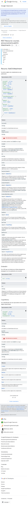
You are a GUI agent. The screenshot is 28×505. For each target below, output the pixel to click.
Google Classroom (7, 6)
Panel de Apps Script (5, 456)
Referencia (5, 32)
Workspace (15, 2)
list (3, 382)
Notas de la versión (5, 443)
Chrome (3, 484)
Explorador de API (5, 460)
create (3, 366)
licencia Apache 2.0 (20, 408)
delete (3, 372)
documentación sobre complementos (9, 13)
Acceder (24, 1)
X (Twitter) (3, 471)
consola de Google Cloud (6, 458)
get (2, 377)
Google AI (3, 490)
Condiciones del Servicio (6, 448)
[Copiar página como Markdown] (16, 45)
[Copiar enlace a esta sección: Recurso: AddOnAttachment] (23, 69)
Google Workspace (13, 30)
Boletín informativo (5, 468)
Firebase (3, 486)
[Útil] (11, 35)
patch (3, 388)
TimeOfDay (10, 106)
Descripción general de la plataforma (9, 439)
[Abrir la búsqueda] (20, 1)
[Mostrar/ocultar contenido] (9, 49)
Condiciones (3, 498)
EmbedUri (10, 89)
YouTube (3, 473)
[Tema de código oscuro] (26, 80)
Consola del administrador (6, 454)
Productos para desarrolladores (8, 441)
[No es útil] (13, 35)
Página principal (4, 30)
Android (2, 482)
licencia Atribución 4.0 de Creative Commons (16, 406)
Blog (2, 466)
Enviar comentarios (7, 37)
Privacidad (10, 498)
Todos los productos (5, 493)
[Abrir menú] (2, 1)
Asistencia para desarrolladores (8, 446)
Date (9, 101)
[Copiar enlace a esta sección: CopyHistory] (10, 300)
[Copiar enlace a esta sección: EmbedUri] (8, 266)
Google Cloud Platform (6, 488)
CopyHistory (12, 112)
